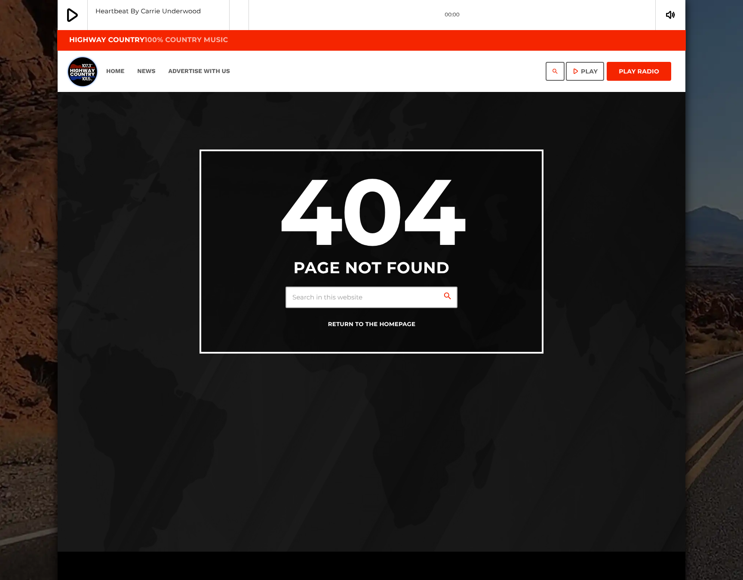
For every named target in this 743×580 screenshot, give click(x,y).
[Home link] (82, 71)
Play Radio (639, 71)
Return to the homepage (372, 324)
